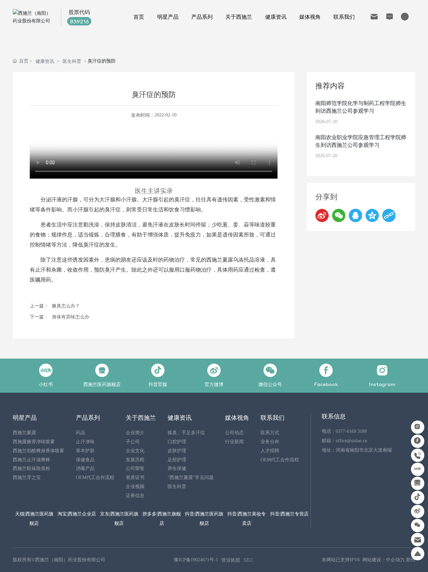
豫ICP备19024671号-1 (196, 559)
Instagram (382, 384)
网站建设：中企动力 (383, 559)
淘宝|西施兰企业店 (77, 513)
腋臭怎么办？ (66, 305)
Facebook (326, 384)
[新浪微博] (322, 215)
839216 (79, 21)
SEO (248, 560)
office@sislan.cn (351, 440)
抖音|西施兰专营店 (289, 513)
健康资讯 (44, 61)
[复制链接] (389, 215)
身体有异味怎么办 (70, 316)
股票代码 (79, 11)
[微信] (338, 215)
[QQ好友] (355, 215)
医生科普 (72, 61)
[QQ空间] (372, 215)
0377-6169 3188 (351, 431)
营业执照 (230, 560)
